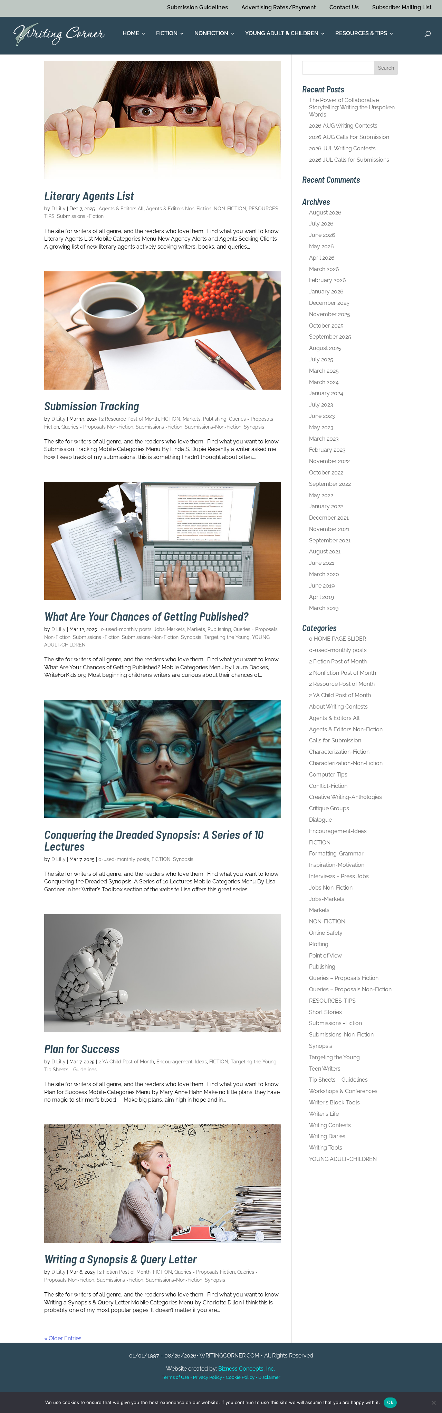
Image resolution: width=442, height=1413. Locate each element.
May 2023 (321, 427)
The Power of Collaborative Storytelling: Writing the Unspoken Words (352, 107)
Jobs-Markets (169, 629)
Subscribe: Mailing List (402, 7)
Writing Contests (330, 1125)
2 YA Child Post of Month (126, 1061)
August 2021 (324, 551)
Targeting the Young (227, 637)
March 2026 (324, 269)
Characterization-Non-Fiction (346, 763)
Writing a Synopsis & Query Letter (120, 1259)
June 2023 (322, 416)
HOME (131, 34)
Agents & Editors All (121, 208)
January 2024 (326, 393)
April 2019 (321, 597)
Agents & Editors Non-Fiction (178, 208)
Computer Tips (328, 774)
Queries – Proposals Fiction (343, 978)
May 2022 (321, 495)
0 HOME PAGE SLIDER (337, 638)
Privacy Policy (207, 1377)
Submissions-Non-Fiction (213, 427)
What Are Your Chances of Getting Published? (146, 616)
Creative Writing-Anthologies (345, 797)
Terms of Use (175, 1377)
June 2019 (322, 585)
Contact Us (344, 7)
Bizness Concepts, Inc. (246, 1368)
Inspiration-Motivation (336, 865)
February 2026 (327, 280)
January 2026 (326, 291)
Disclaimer (269, 1377)
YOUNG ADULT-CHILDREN (343, 1159)
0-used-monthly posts (126, 629)
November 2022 (329, 461)
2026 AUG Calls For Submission (349, 137)
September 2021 (329, 540)
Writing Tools (325, 1147)
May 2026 (321, 246)
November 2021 (329, 529)
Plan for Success (81, 1048)
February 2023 (327, 450)
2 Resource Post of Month (130, 419)
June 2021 (321, 563)
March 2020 (324, 574)
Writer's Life (324, 1114)
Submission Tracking (91, 406)
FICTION (166, 34)
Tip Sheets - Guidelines (70, 1069)
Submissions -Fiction (80, 216)
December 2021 (329, 517)
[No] (433, 1402)
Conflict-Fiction (328, 786)
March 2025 (324, 371)
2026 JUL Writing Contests (342, 148)
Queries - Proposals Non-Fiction (97, 427)
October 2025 (326, 325)
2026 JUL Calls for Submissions (349, 160)
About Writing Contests (338, 706)
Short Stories (325, 1012)
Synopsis (254, 427)
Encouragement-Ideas (181, 1061)
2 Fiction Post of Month (125, 1272)
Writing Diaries (327, 1136)
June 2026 (322, 235)
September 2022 (330, 484)
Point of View (325, 955)
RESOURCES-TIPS (332, 1001)
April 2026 (322, 257)
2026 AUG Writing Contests (343, 125)
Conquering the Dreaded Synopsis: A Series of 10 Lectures (153, 840)
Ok (390, 1402)
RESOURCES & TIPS (361, 34)
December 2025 (329, 303)
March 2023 (324, 438)
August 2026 (325, 212)
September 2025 (330, 336)
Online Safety (326, 933)
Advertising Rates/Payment (278, 7)
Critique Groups (329, 808)
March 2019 (323, 608)
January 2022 (326, 506)
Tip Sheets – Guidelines (338, 1079)
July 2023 (321, 404)
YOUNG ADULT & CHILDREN (281, 34)
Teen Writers (324, 1068)
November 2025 (329, 314)
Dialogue (320, 819)
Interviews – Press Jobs (339, 876)
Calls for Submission (335, 740)
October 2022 (326, 472)
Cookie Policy (240, 1377)
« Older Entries (62, 1338)
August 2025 (325, 348)
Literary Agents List (89, 195)
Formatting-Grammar (336, 853)
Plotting (318, 944)
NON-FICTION (230, 208)
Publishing (215, 419)
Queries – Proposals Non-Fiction (350, 989)
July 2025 (321, 359)
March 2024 (324, 382)
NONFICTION (211, 34)
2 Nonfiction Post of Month (342, 673)
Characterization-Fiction (339, 752)
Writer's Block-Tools (334, 1102)
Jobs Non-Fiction (331, 887)
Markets (192, 419)
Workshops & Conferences (343, 1091)
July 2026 (321, 223)
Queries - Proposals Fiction (204, 1272)
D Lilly (58, 208)
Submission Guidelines (197, 7)
